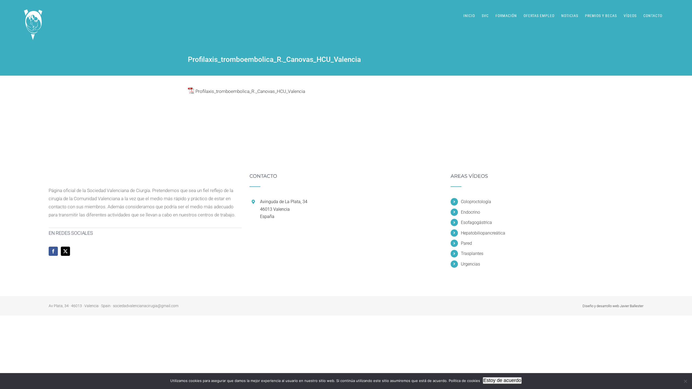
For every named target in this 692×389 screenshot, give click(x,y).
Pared (466, 243)
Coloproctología (476, 201)
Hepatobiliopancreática (483, 233)
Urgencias (470, 264)
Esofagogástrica (476, 222)
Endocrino (470, 212)
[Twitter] (65, 251)
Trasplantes (472, 253)
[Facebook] (53, 251)
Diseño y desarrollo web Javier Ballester (613, 306)
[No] (685, 381)
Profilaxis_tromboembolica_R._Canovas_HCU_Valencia (250, 91)
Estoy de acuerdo (502, 380)
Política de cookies (464, 380)
